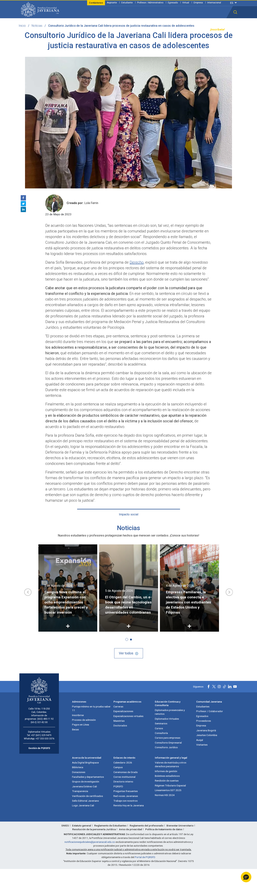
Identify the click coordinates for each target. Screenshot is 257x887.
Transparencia (197, 29)
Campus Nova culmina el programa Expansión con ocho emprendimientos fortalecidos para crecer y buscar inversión (66, 602)
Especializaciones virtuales (128, 716)
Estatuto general (81, 825)
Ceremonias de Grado (125, 772)
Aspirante (112, 2)
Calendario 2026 (122, 762)
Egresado (173, 2)
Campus (118, 767)
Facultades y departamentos (88, 776)
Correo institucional (124, 776)
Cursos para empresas (167, 737)
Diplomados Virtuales (167, 718)
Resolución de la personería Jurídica (94, 829)
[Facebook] (23, 197)
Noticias (37, 25)
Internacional (214, 2)
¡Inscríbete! (217, 29)
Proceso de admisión (84, 719)
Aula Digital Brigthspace (85, 762)
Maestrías (119, 720)
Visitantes (202, 744)
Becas (75, 729)
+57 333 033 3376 (45, 738)
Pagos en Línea (80, 724)
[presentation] (28, 592)
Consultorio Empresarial (168, 742)
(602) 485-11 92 (45, 719)
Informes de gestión (166, 771)
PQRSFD (118, 786)
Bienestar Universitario (180, 825)
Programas (66, 29)
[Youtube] (235, 686)
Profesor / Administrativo (150, 2)
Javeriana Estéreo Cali (84, 786)
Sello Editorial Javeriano (85, 800)
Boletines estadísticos (167, 775)
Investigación (131, 29)
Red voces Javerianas (125, 795)
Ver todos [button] (126, 653)
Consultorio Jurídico (166, 747)
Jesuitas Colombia (206, 735)
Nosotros (150, 29)
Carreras (118, 706)
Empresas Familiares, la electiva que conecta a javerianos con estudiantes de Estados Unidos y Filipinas (188, 602)
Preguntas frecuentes (125, 791)
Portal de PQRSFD (145, 857)
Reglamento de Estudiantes (110, 825)
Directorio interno (123, 781)
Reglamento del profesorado (146, 825)
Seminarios (161, 723)
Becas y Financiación (91, 29)
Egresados (202, 716)
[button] (235, 12)
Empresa (198, 2)
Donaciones (78, 772)
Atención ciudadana (172, 29)
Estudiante (127, 2)
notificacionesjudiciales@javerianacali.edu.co (90, 841)
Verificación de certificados (87, 795)
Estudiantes (202, 706)
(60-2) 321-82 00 (39, 722)
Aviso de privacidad (130, 829)
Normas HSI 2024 (165, 795)
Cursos (159, 728)
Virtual (185, 2)
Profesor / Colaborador (209, 711)
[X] (23, 203)
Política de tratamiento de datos (163, 829)
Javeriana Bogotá (206, 730)
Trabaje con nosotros (125, 800)
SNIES (65, 825)
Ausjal (199, 739)
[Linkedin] (23, 209)
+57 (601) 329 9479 (41, 735)
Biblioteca (77, 767)
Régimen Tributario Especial (170, 785)
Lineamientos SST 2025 (168, 790)
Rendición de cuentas (167, 780)
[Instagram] (219, 686)
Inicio (22, 25)
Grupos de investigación (85, 781)
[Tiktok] (224, 686)
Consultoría (161, 732)
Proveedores (203, 720)
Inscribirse (78, 715)
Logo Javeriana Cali (83, 805)
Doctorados (120, 725)
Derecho (137, 262)
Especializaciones (123, 711)
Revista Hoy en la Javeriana (128, 805)
